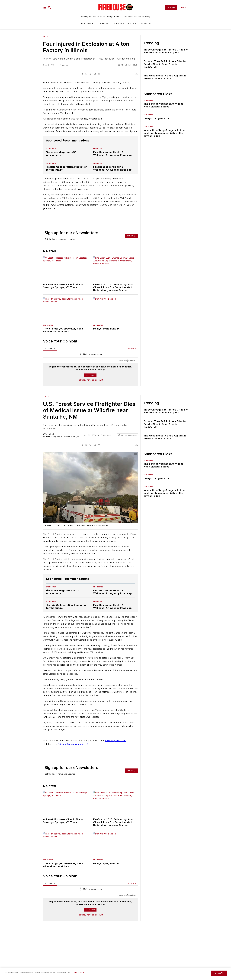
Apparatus (146, 24)
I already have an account (90, 380)
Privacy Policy (78, 972)
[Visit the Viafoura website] (131, 361)
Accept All (219, 973)
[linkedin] (86, 74)
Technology (118, 24)
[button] (45, 7)
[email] (99, 74)
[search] (49, 7)
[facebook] (81, 74)
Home (45, 36)
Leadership (103, 24)
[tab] (50, 349)
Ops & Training (87, 24)
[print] (136, 74)
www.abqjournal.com (115, 740)
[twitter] (90, 74)
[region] (90, 354)
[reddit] (94, 74)
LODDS (46, 396)
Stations (132, 24)
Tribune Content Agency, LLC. (73, 744)
